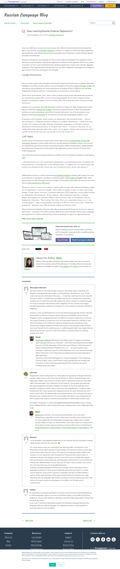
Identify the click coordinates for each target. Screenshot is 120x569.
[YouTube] (114, 539)
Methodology (36, 545)
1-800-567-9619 (111, 1)
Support (68, 537)
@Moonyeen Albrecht (43, 340)
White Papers (36, 541)
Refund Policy (68, 545)
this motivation (39, 115)
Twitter (75, 266)
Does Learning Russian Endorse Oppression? (50, 31)
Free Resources (36, 549)
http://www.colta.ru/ (69, 428)
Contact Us (68, 541)
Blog (8, 541)
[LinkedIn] (108, 539)
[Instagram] (92, 539)
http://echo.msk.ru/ (42, 428)
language (53, 35)
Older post (29, 520)
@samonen (39, 415)
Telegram (27, 269)
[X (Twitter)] (98, 539)
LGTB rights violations (46, 50)
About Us (8, 537)
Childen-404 (74, 178)
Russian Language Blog (26, 15)
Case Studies (37, 537)
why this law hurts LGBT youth (39, 183)
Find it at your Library (82, 240)
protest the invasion (44, 110)
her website (65, 266)
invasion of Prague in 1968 (82, 86)
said (23, 158)
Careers (8, 545)
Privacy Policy (80, 555)
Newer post (87, 520)
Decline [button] (61, 564)
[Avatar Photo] (26, 288)
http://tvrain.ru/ (56, 428)
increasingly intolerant (62, 175)
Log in (110, 6)
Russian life (60, 35)
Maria (35, 35)
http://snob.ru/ (83, 428)
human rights (31, 218)
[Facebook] (103, 539)
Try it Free (97, 6)
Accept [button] (52, 564)
